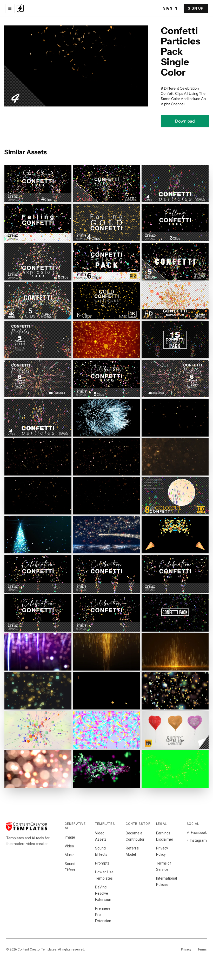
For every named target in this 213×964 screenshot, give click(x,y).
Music (69, 855)
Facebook (199, 833)
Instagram (198, 840)
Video (69, 846)
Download (185, 121)
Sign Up (196, 8)
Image (70, 837)
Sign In (170, 8)
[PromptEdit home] (20, 8)
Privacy (186, 949)
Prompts (102, 863)
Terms (202, 949)
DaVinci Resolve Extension (103, 893)
